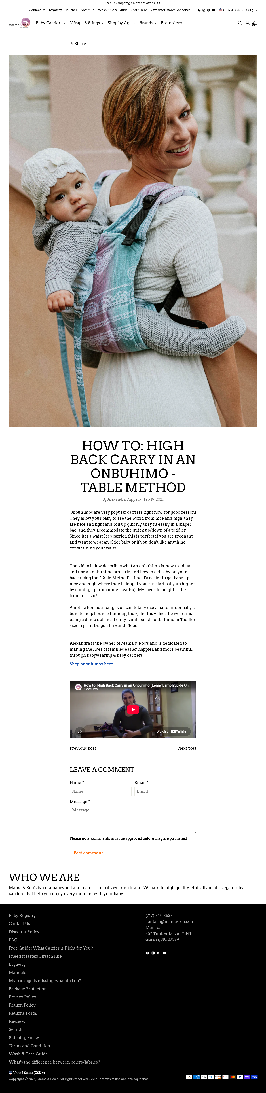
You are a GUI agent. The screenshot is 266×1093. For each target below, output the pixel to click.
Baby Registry (22, 915)
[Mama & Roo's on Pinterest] (208, 10)
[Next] (180, 3)
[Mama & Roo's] (20, 23)
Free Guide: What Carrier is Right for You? (51, 948)
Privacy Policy (23, 997)
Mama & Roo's (47, 1079)
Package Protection (28, 988)
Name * (77, 782)
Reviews (17, 1021)
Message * (80, 801)
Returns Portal (23, 1013)
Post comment (88, 853)
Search (16, 1029)
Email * (141, 782)
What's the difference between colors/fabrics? (54, 1062)
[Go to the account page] (247, 22)
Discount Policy (24, 931)
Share (80, 43)
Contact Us (19, 923)
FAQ (13, 940)
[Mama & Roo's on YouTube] (213, 10)
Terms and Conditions (30, 1045)
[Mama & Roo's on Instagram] (204, 10)
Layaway (17, 964)
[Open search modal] (240, 22)
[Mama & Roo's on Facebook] (199, 10)
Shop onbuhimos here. (92, 664)
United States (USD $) (239, 10)
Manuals (17, 972)
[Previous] (86, 3)
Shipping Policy (24, 1037)
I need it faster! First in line (35, 956)
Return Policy (22, 1005)
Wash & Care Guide (28, 1054)
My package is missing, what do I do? (45, 980)
